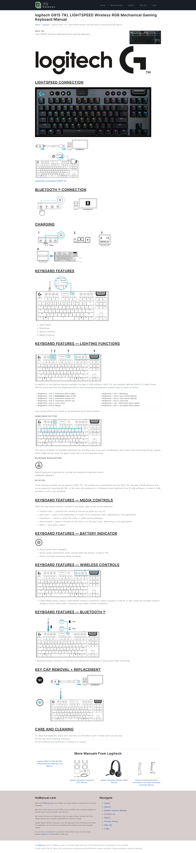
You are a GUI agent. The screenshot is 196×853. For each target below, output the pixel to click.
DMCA (107, 818)
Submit (131, 5)
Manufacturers (117, 5)
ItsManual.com (48, 803)
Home (102, 5)
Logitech (45, 25)
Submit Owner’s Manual (115, 810)
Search (107, 807)
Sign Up (143, 5)
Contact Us (109, 814)
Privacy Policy (111, 821)
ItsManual (41, 845)
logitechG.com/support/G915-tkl (50, 181)
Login (154, 5)
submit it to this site (49, 834)
